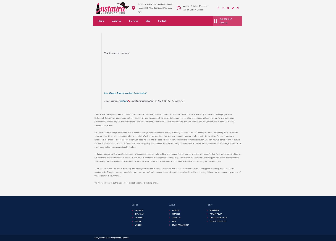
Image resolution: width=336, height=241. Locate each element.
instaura (124, 101)
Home (101, 21)
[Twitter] (233, 8)
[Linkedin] (237, 8)
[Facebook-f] (218, 8)
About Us (116, 21)
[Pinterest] (228, 8)
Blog (148, 21)
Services (133, 21)
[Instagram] (223, 8)
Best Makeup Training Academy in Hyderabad (125, 93)
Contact (162, 21)
